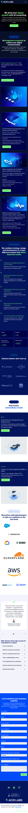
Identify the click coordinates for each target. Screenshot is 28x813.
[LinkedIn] (9, 787)
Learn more (14, 25)
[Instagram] (19, 787)
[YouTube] (14, 787)
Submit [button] (24, 774)
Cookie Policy (18, 806)
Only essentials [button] (18, 810)
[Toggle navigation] (25, 2)
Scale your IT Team (7, 80)
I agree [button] (24, 810)
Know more (6, 146)
